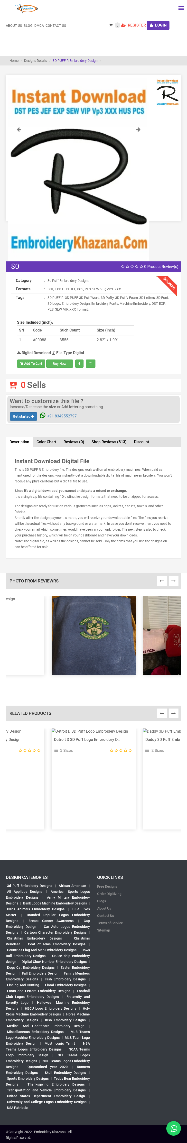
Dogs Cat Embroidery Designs (31, 967)
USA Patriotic (17, 1108)
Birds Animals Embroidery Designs (36, 909)
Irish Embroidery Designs (65, 1020)
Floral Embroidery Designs (65, 985)
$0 (15, 266)
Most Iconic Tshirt (60, 1043)
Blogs (101, 901)
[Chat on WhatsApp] (173, 1128)
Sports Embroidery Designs (28, 1078)
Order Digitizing (109, 894)
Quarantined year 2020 (47, 1067)
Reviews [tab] (74, 442)
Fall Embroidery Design (40, 973)
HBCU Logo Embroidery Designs (50, 1008)
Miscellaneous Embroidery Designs (35, 1032)
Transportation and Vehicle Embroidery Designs (46, 1090)
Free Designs (107, 886)
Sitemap (103, 930)
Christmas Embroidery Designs (34, 938)
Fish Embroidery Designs (65, 979)
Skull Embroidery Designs (65, 1073)
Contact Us (56, 26)
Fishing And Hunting (23, 985)
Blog (28, 26)
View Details (91, 733)
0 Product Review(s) (160, 266)
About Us (104, 908)
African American (72, 886)
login (160, 25)
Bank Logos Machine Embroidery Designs (55, 903)
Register (136, 25)
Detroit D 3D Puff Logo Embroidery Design (90, 739)
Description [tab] (19, 442)
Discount (141, 442)
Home (14, 61)
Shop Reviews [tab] (109, 442)
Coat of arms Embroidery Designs (56, 944)
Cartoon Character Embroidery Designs (55, 932)
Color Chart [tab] (46, 442)
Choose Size (91, 744)
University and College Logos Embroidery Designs (46, 1102)
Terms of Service (110, 923)
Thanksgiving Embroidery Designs (56, 1084)
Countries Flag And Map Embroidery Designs (41, 950)
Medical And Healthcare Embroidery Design (45, 1026)
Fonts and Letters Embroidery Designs (38, 991)
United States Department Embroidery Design (46, 1096)
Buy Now (59, 364)
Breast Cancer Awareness (51, 921)
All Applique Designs (24, 892)
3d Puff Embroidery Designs (29, 886)
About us (14, 26)
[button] (18, 193)
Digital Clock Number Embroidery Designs (54, 962)
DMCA (39, 26)
